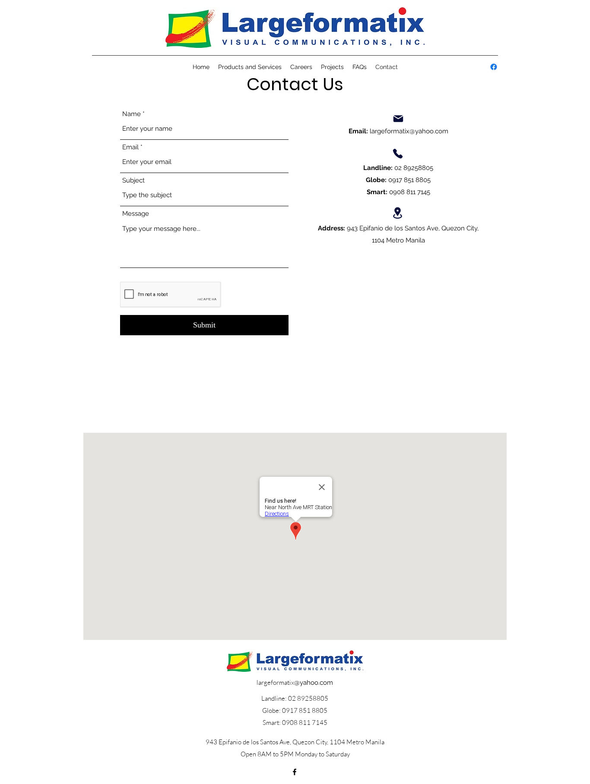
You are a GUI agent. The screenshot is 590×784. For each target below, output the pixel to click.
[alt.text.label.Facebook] (493, 67)
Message (135, 214)
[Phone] (397, 153)
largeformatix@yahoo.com (409, 131)
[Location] (397, 213)
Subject (133, 180)
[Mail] (398, 118)
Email (130, 147)
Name (131, 114)
